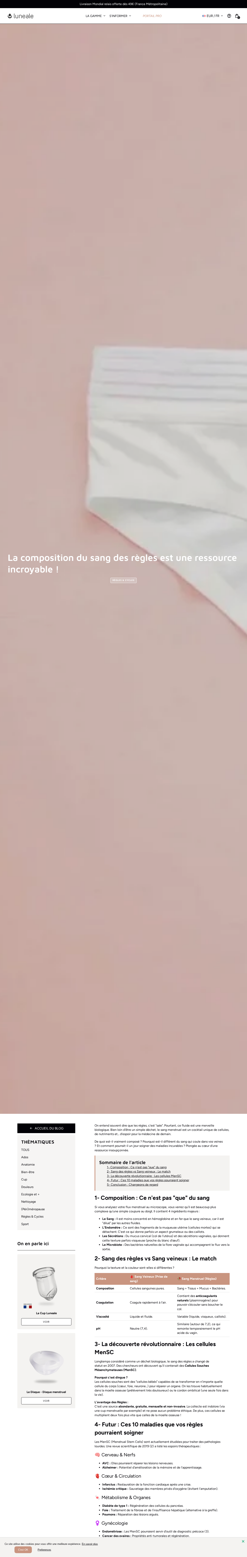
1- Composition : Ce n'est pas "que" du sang (137, 1167)
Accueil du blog (46, 1128)
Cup (24, 1179)
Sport (25, 1224)
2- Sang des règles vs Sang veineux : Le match (139, 1171)
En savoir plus (90, 1544)
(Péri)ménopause (33, 1209)
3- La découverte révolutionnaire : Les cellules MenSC (144, 1176)
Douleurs (27, 1187)
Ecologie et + (30, 1194)
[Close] (243, 1541)
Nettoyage (28, 1201)
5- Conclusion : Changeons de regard (132, 1184)
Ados (24, 1157)
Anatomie (28, 1164)
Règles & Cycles (124, 580)
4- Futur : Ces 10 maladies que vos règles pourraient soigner (148, 1180)
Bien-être (27, 1172)
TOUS (25, 1150)
